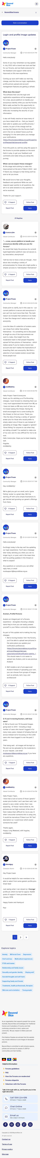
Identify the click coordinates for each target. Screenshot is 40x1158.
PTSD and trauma (8, 963)
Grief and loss (7, 959)
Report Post (10, 208)
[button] (5, 202)
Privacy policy (7, 1149)
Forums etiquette (12, 1080)
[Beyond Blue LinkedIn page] (30, 1125)
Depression (27, 954)
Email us (14, 1115)
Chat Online (16, 1106)
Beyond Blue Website (10, 1013)
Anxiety (4, 954)
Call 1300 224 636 (18, 1097)
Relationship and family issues (12, 968)
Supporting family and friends (12, 981)
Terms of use (7, 1144)
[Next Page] (26, 937)
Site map (5, 1154)
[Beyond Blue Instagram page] (18, 1125)
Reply (30, 208)
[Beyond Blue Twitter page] (24, 1125)
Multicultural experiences (24, 959)
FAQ (6, 1073)
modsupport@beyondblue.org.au (15, 753)
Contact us (6, 1139)
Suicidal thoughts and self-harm (13, 977)
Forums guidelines (12, 1069)
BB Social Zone (15, 954)
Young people (27, 990)
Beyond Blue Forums (8, 3)
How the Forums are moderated (17, 1076)
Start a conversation (20, 23)
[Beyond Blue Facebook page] (5, 1125)
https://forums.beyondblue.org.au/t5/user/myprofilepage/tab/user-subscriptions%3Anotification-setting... (21, 651)
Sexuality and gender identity (12, 972)
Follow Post (30, 202)
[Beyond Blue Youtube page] (12, 1125)
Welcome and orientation (11, 990)
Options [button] (37, 12)
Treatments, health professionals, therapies (17, 985)
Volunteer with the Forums (15, 1084)
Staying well (29, 972)
